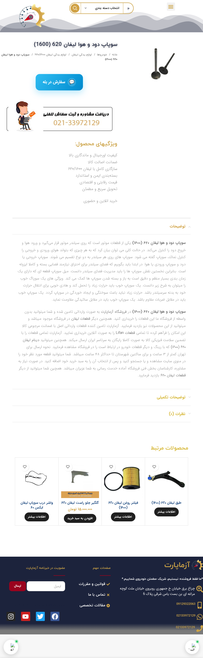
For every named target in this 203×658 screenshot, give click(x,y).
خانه (114, 55)
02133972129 (185, 616)
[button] (171, 6)
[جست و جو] (75, 8)
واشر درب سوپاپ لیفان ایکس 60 (37, 505)
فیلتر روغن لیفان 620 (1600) (123, 505)
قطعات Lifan (125, 333)
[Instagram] (10, 616)
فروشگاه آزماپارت (114, 312)
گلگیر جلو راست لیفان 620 (80, 502)
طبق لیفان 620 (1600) (166, 502)
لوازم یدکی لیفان (81, 55)
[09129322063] (199, 605)
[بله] (11, 647)
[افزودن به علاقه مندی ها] (154, 467)
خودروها (101, 55)
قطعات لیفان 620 (173, 375)
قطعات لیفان (80, 319)
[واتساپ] (192, 647)
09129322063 (185, 604)
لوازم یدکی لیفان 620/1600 (50, 55)
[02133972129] (199, 617)
